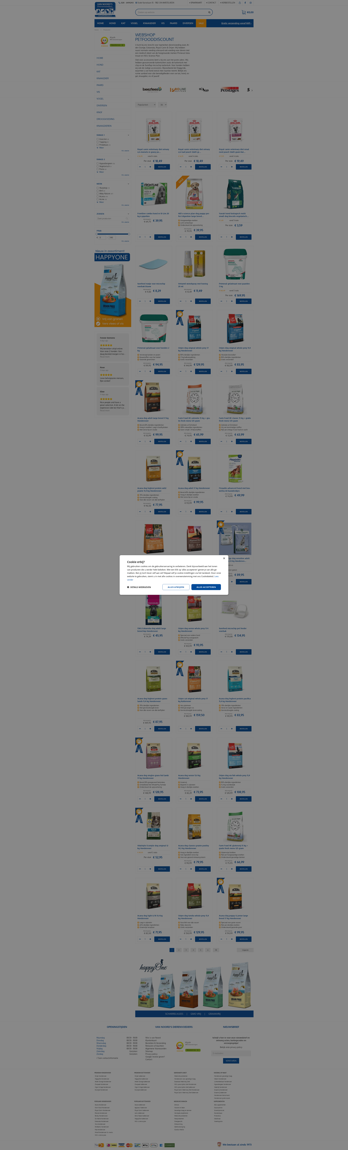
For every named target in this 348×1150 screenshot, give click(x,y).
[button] (139, 587)
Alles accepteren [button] (206, 587)
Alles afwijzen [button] (176, 587)
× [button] (224, 558)
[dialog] (174, 575)
